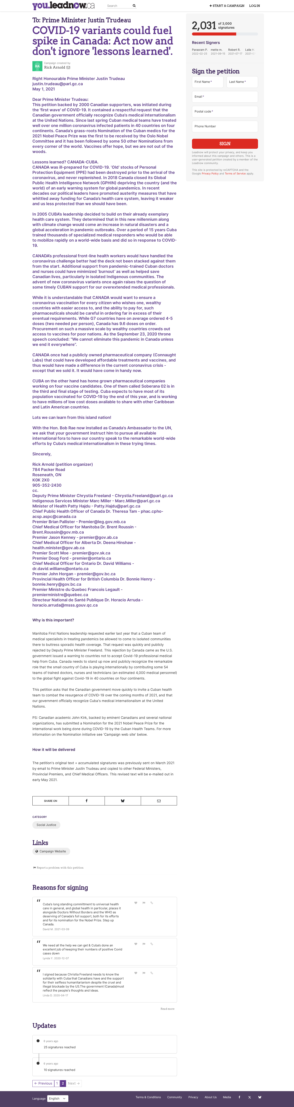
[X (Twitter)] (249, 1097)
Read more (167, 1008)
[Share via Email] (159, 800)
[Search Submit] (134, 5)
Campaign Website (52, 851)
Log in (254, 6)
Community (174, 1097)
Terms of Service (235, 173)
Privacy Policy (210, 173)
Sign (225, 143)
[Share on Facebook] (87, 800)
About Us (211, 1097)
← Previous (43, 1083)
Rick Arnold (55, 67)
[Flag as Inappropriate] (144, 902)
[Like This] (136, 902)
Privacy (193, 1097)
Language (39, 1098)
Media (227, 1097)
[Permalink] (152, 903)
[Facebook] (239, 1097)
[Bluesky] (260, 1097)
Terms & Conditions (148, 1097)
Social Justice (46, 825)
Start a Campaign (228, 6)
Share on (50, 800)
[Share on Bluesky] (123, 800)
